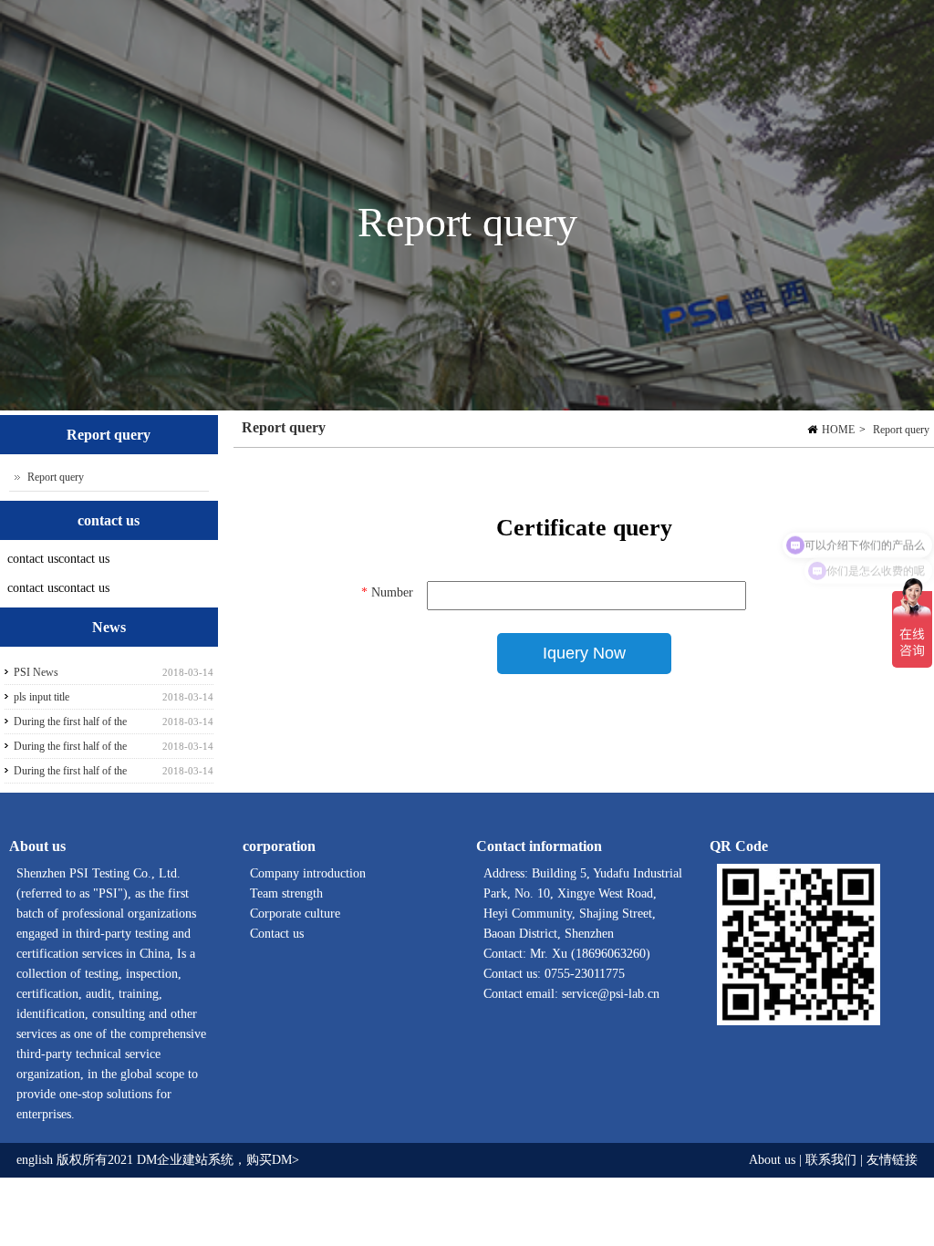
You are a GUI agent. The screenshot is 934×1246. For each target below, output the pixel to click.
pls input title (41, 696)
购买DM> (272, 1160)
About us (772, 1160)
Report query (901, 429)
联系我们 (830, 1160)
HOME (838, 429)
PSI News (36, 672)
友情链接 (892, 1160)
